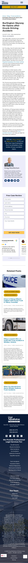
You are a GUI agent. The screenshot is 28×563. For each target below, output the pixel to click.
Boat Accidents (14, 449)
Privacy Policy (14, 557)
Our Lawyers (14, 496)
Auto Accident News (12, 291)
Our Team (14, 491)
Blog (8, 16)
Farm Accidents (14, 461)
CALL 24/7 (15, 7)
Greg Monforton (11, 168)
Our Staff (14, 498)
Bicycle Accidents (15, 447)
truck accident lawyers (11, 132)
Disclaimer (14, 555)
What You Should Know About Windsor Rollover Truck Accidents (12, 388)
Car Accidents (15, 451)
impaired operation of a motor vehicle (13, 62)
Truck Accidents (15, 16)
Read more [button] (7, 254)
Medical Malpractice (14, 465)
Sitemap (14, 559)
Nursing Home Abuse (15, 470)
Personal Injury (15, 476)
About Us (14, 493)
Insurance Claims (15, 463)
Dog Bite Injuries (15, 455)
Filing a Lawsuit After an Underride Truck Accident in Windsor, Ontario (14, 340)
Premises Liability (15, 478)
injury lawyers (17, 139)
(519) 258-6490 (14, 432)
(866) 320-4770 (11, 141)
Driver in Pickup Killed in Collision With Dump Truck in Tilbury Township (13, 300)
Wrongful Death (14, 484)
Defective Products (14, 453)
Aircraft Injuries (14, 445)
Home (4, 16)
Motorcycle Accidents (15, 468)
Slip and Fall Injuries (14, 480)
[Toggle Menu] (21, 2)
